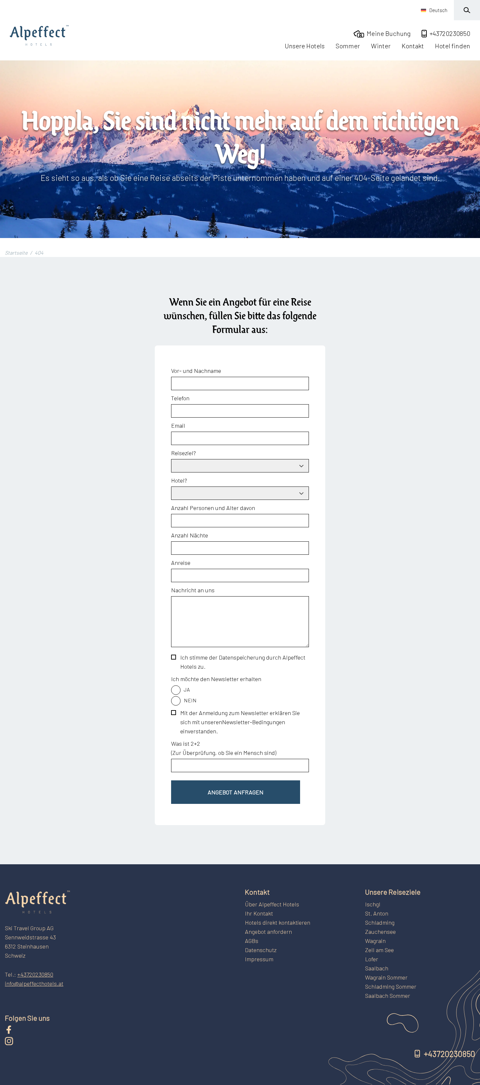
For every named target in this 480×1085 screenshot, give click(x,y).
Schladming (379, 922)
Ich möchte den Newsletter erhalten (216, 678)
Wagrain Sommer (386, 977)
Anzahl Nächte (189, 535)
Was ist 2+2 (185, 743)
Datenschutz (261, 949)
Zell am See (379, 949)
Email (178, 425)
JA (187, 689)
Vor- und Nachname (196, 370)
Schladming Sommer (390, 986)
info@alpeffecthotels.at (34, 983)
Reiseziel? (183, 452)
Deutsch (438, 10)
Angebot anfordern (268, 931)
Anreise (180, 562)
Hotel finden (452, 46)
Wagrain (375, 940)
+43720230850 (35, 974)
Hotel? (179, 480)
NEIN (190, 700)
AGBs (251, 940)
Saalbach (376, 968)
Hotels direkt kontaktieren (277, 922)
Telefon (180, 398)
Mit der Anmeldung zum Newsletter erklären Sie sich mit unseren (240, 722)
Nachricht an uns (193, 590)
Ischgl (372, 904)
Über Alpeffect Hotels (272, 904)
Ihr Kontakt (259, 913)
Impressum (259, 959)
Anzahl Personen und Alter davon (213, 507)
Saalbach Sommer (387, 995)
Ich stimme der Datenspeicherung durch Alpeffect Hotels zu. (242, 662)
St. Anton (376, 913)
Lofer (371, 959)
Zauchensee (380, 931)
